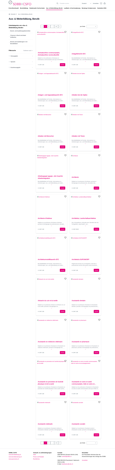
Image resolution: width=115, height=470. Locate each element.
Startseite (13, 14)
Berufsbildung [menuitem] (24, 8)
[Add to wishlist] (65, 32)
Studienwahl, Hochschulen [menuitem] (37, 8)
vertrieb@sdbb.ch (67, 456)
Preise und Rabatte (38, 456)
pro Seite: (82, 26)
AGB (34, 454)
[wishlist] (101, 3)
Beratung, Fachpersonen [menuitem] (89, 8)
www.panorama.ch (14, 459)
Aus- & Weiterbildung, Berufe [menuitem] (54, 8)
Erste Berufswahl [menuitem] (14, 8)
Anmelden (96, 3)
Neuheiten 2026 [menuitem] (101, 8)
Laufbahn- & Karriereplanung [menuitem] (72, 8)
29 (56, 26)
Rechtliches (36, 459)
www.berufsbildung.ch (15, 454)
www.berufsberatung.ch (15, 456)
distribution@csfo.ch (67, 464)
